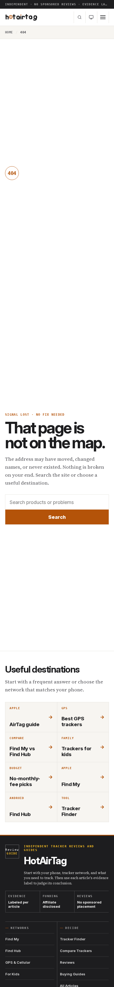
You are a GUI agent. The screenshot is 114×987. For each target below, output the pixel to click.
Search (57, 517)
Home (9, 32)
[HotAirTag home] (21, 17)
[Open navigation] (103, 17)
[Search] (80, 17)
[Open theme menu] (91, 17)
